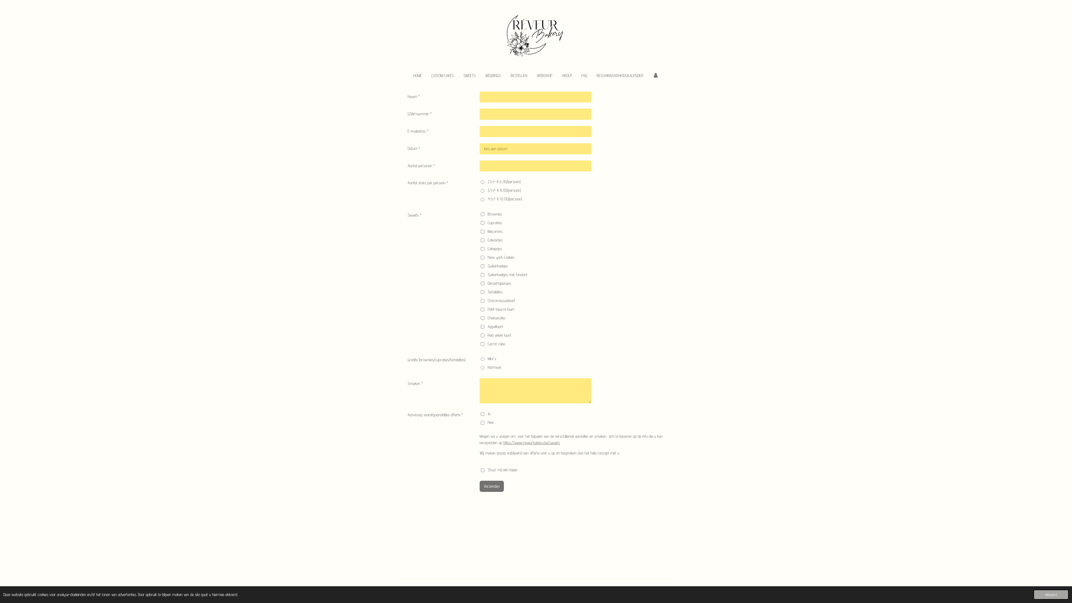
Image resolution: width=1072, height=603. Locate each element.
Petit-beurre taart (501, 309)
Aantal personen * (421, 165)
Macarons (495, 231)
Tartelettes (495, 291)
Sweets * (414, 215)
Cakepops (495, 248)
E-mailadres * (418, 131)
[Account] (655, 75)
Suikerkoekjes (498, 266)
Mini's (492, 358)
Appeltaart (495, 326)
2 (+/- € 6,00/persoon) (504, 181)
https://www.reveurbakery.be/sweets (531, 442)
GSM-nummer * (420, 113)
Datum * (414, 148)
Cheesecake (496, 317)
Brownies (495, 214)
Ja (489, 413)
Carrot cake (496, 343)
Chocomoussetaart (501, 300)
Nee (491, 422)
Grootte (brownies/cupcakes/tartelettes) (436, 359)
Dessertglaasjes (499, 283)
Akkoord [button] (1051, 594)
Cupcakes (495, 222)
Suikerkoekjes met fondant (508, 274)
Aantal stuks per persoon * (428, 182)
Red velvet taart (499, 335)
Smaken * (415, 383)
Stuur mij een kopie (502, 469)
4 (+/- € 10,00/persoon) (505, 199)
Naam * (414, 96)
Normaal (494, 367)
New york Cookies (501, 257)
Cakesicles (495, 240)
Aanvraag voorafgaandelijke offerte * (435, 414)
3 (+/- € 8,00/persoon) (504, 190)
